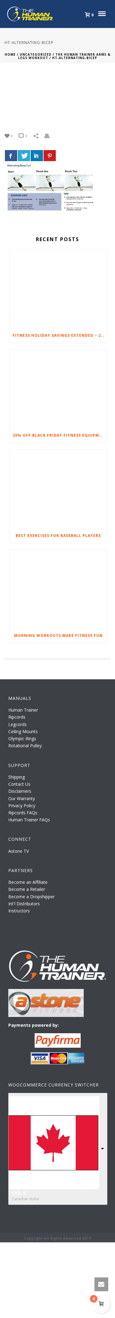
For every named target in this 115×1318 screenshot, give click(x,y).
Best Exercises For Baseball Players (58, 535)
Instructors (19, 911)
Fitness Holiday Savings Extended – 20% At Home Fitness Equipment (60, 335)
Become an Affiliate (28, 882)
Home (10, 54)
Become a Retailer (26, 889)
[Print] (50, 135)
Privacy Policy (21, 805)
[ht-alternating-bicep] (57, 98)
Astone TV (18, 851)
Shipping (16, 777)
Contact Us (19, 784)
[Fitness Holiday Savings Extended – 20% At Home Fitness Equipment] (58, 288)
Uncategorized (36, 54)
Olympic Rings (22, 738)
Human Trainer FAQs (29, 820)
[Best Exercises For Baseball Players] (58, 489)
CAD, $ (19, 1193)
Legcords (17, 724)
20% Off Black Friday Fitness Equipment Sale (60, 435)
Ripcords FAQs (22, 813)
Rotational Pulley (25, 745)
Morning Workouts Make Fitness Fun (58, 635)
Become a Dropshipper (31, 896)
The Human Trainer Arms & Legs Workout (64, 56)
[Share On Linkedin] (37, 155)
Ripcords (16, 717)
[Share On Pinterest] (50, 155)
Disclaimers (19, 791)
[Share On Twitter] (24, 155)
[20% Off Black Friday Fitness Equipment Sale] (58, 389)
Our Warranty (21, 798)
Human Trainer (23, 710)
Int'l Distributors (24, 904)
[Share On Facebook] (11, 155)
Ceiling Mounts (23, 731)
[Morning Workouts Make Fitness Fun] (58, 589)
